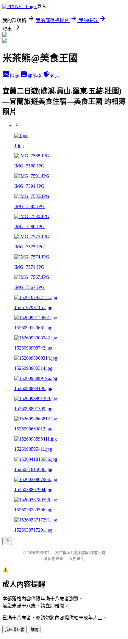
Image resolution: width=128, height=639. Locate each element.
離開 (34, 629)
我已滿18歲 (14, 629)
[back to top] (7, 541)
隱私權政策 (53, 558)
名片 (55, 76)
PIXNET (42, 552)
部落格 (35, 76)
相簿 (15, 76)
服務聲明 (76, 558)
